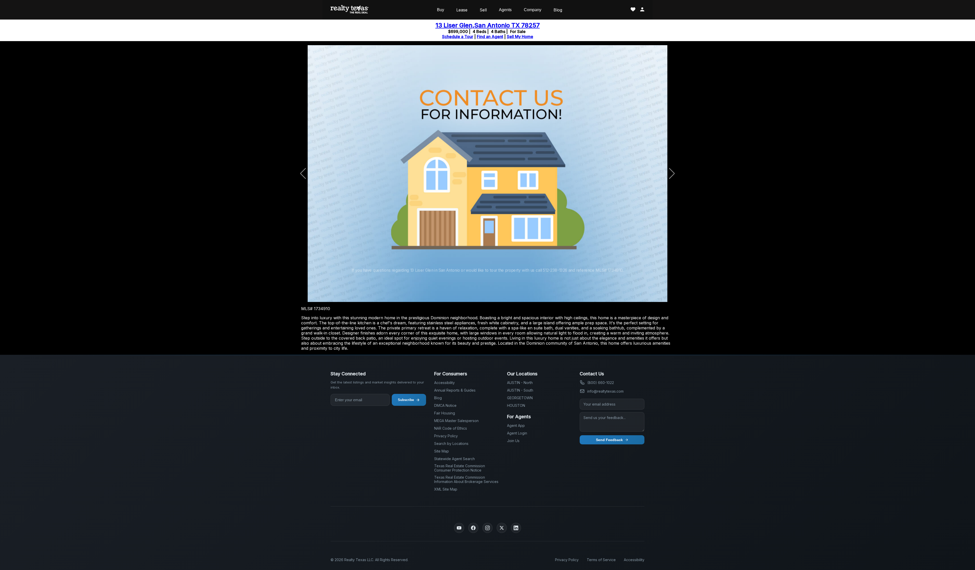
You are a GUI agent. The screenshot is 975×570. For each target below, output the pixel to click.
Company (532, 10)
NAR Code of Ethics (450, 428)
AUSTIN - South (520, 390)
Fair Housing (444, 413)
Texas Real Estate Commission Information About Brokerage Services (466, 479)
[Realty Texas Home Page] (350, 9)
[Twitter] (502, 528)
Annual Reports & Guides (455, 390)
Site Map (441, 451)
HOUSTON (516, 405)
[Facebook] (473, 528)
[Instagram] (487, 528)
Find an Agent (490, 36)
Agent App (516, 425)
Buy (440, 10)
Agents (505, 10)
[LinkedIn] (516, 528)
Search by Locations (451, 443)
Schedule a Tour (457, 36)
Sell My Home (520, 36)
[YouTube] (459, 528)
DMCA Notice (445, 405)
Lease (461, 9)
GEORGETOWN (520, 398)
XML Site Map (445, 489)
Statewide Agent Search (454, 459)
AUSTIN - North (520, 382)
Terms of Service (601, 560)
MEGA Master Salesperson (456, 420)
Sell (483, 9)
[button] (672, 173)
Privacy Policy (446, 436)
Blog (558, 9)
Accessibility (444, 382)
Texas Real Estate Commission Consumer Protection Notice (459, 468)
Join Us (513, 441)
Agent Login (517, 433)
